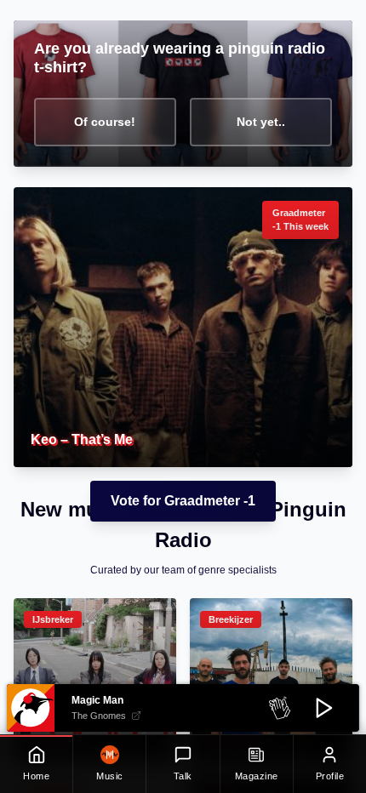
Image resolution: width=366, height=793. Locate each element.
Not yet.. (261, 121)
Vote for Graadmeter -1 (183, 500)
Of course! (104, 121)
